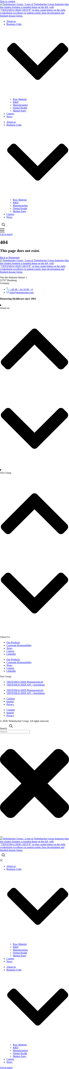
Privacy (10, 704)
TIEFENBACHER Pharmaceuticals (24, 682)
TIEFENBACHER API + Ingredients (25, 684)
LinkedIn (11, 654)
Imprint (10, 701)
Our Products (13, 642)
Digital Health (20, 107)
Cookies (10, 698)
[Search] (1, 836)
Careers (10, 113)
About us (11, 21)
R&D (15, 102)
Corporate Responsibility (19, 645)
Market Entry (19, 110)
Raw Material (20, 99)
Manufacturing (20, 105)
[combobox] (15, 731)
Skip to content (7, 1)
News (9, 116)
